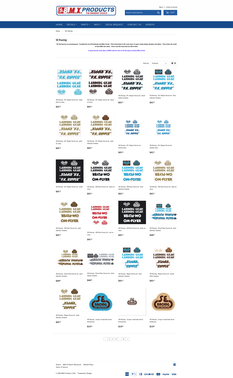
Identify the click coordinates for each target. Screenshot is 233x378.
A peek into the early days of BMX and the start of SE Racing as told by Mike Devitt (116, 50)
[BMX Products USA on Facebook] (174, 365)
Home (59, 24)
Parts (84, 24)
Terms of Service (62, 367)
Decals (71, 24)
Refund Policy (88, 365)
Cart (172, 12)
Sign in (161, 7)
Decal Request (114, 24)
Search (58, 365)
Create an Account (171, 7)
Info (97, 24)
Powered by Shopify (85, 373)
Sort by (146, 63)
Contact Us (134, 24)
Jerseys (149, 24)
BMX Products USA (68, 373)
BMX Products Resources (72, 365)
